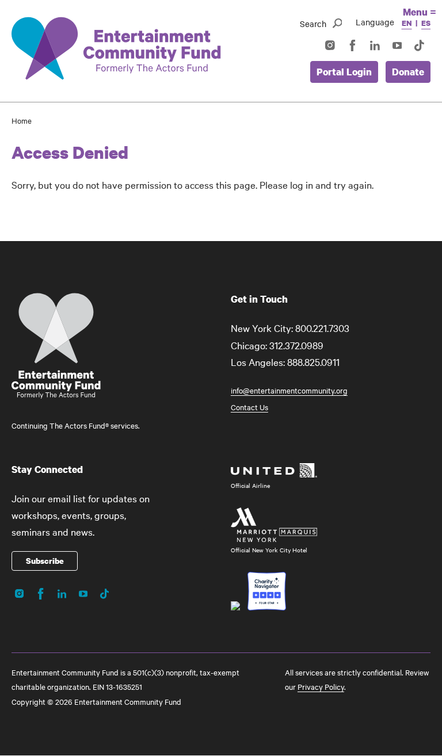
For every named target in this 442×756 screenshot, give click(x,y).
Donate (408, 71)
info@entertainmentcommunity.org (289, 390)
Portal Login (344, 71)
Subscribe (45, 560)
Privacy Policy (321, 686)
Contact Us (249, 407)
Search (313, 23)
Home (22, 120)
